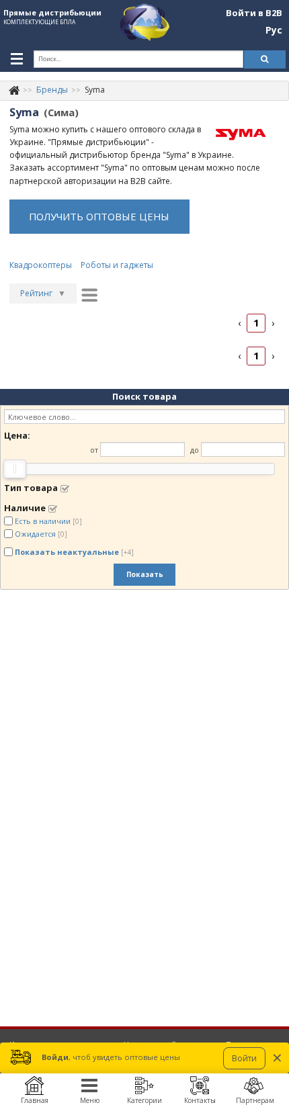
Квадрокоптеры (40, 265)
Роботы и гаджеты (117, 265)
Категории (144, 1100)
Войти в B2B (254, 13)
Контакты (200, 1100)
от (94, 450)
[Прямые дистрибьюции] (14, 89)
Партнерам (255, 1100)
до (194, 450)
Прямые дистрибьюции (52, 12)
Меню (89, 1100)
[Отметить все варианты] (64, 488)
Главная (34, 1100)
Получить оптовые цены (99, 216)
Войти (244, 1058)
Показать (144, 574)
